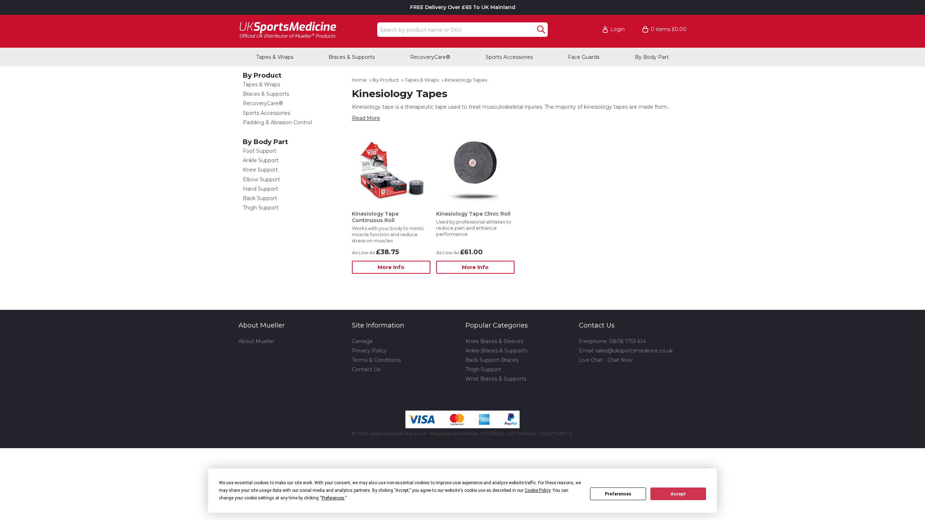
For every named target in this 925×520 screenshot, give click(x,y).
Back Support (260, 198)
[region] (391, 170)
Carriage (362, 341)
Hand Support (260, 189)
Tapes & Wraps (274, 57)
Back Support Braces (491, 360)
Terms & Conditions (376, 360)
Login (617, 29)
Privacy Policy (369, 350)
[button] (616, 29)
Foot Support (259, 151)
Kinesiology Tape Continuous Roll (375, 217)
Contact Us (366, 369)
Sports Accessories (509, 57)
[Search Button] (541, 29)
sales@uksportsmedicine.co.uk (634, 350)
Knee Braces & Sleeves (494, 341)
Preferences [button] (333, 497)
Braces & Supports (351, 57)
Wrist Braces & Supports (495, 379)
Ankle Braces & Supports (496, 350)
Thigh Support (261, 207)
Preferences (618, 494)
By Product (262, 75)
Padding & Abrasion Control (277, 122)
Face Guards (583, 57)
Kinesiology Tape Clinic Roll (473, 214)
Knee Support (260, 169)
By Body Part (652, 57)
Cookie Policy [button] (537, 490)
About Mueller (256, 341)
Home (359, 80)
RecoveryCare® (430, 57)
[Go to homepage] (305, 29)
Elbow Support (261, 179)
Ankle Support (261, 160)
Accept (678, 494)
